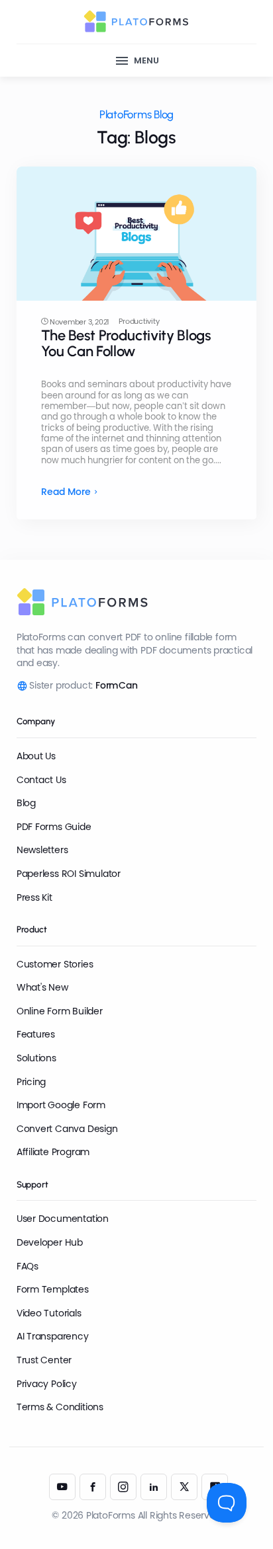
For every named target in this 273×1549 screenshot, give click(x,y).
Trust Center (44, 1360)
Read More (66, 492)
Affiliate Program (53, 1151)
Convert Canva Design (67, 1128)
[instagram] (123, 1487)
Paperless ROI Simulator (69, 873)
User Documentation (63, 1218)
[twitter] (184, 1487)
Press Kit (34, 897)
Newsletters (42, 849)
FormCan (116, 685)
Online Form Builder (60, 1011)
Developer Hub (50, 1242)
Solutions (36, 1058)
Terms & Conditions (60, 1407)
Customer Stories (55, 964)
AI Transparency (53, 1336)
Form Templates (53, 1289)
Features (36, 1034)
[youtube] (62, 1487)
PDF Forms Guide (54, 826)
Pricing (31, 1081)
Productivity (139, 321)
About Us (36, 756)
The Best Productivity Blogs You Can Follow (126, 343)
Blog (26, 803)
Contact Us (41, 779)
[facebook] (93, 1487)
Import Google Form (61, 1105)
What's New (42, 987)
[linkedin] (153, 1487)
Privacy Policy (47, 1383)
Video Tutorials (49, 1313)
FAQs (27, 1266)
